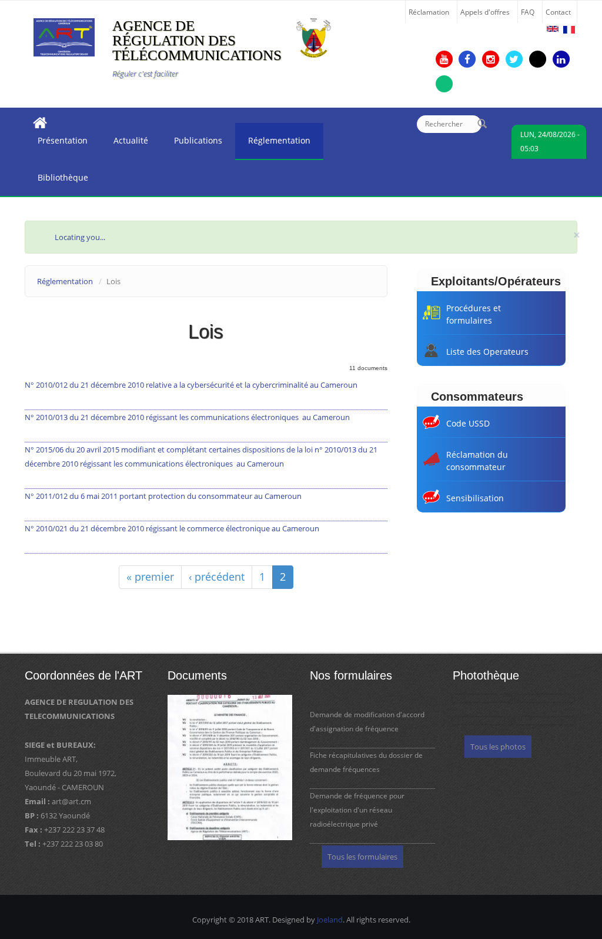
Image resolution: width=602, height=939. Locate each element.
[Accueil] (64, 36)
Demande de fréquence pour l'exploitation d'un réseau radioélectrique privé (357, 810)
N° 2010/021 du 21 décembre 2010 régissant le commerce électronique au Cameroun (172, 528)
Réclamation (429, 11)
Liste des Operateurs (487, 351)
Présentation (56, 143)
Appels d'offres (485, 11)
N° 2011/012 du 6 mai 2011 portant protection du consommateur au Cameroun (163, 496)
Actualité (124, 143)
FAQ (527, 11)
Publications (191, 143)
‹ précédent (217, 577)
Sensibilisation (475, 498)
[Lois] (569, 30)
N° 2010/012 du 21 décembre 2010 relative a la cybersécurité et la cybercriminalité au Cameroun (191, 384)
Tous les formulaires (362, 856)
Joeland (330, 919)
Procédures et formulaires (473, 314)
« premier (150, 577)
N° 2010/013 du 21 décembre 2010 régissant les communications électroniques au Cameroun (187, 417)
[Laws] (552, 29)
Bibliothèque (56, 180)
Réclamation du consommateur (477, 460)
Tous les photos (498, 746)
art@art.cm (71, 801)
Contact (558, 11)
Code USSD (468, 423)
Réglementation (272, 143)
